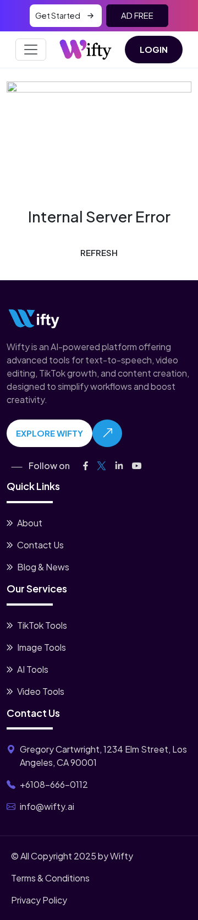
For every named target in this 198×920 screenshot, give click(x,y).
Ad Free (137, 15)
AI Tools (32, 669)
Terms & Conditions (50, 878)
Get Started (57, 15)
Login (154, 49)
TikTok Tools (42, 625)
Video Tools (40, 691)
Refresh (99, 252)
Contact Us (40, 545)
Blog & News (43, 567)
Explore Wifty (49, 433)
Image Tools (41, 647)
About (29, 523)
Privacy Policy (39, 900)
